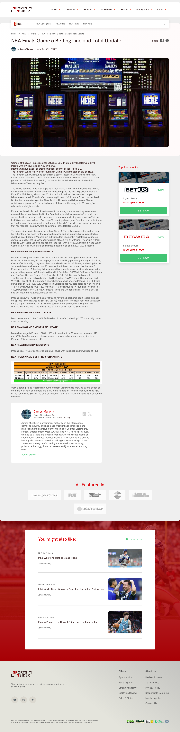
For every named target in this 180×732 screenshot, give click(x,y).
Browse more (134, 539)
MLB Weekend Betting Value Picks (57, 557)
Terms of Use (152, 682)
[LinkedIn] (84, 414)
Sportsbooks (125, 677)
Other (160, 9)
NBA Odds (60, 24)
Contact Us (151, 703)
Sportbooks (106, 9)
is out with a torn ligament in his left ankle (67, 237)
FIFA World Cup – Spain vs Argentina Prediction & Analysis (71, 589)
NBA (24, 34)
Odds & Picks (125, 698)
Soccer (41, 584)
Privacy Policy (152, 687)
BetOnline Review (128, 693)
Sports (53, 9)
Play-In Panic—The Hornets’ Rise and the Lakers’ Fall (68, 622)
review (160, 189)
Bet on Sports (125, 682)
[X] (90, 414)
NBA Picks (87, 24)
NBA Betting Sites (43, 24)
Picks (33, 34)
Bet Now (144, 210)
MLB (40, 553)
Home (13, 34)
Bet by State (142, 9)
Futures (88, 9)
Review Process (153, 677)
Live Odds (71, 9)
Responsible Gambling (157, 693)
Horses (124, 9)
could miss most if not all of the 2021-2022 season (68, 245)
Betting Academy (128, 687)
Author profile (28, 454)
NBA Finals (74, 24)
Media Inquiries (153, 698)
